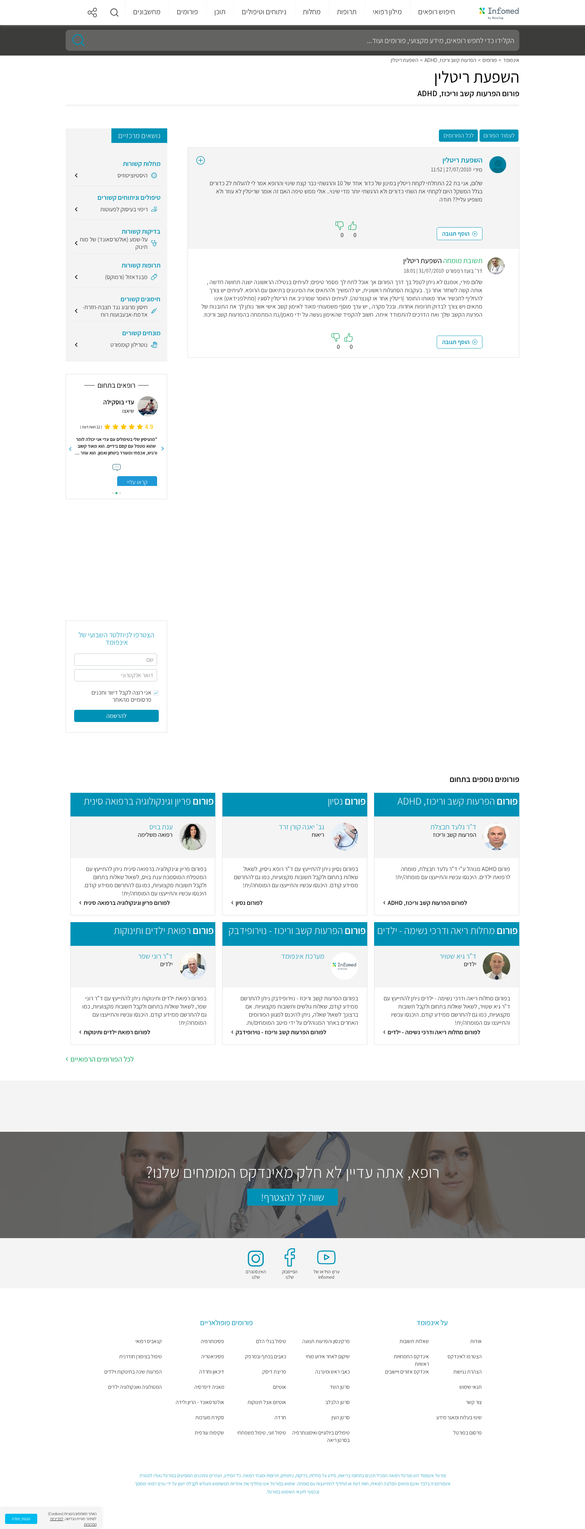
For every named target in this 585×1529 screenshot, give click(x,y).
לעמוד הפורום (499, 135)
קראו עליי (137, 482)
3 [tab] (113, 493)
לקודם (163, 449)
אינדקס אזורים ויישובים (407, 1371)
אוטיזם (279, 1386)
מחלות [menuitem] (312, 11)
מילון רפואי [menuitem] (387, 11)
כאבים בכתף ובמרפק (265, 1356)
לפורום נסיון (249, 903)
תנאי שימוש (470, 1386)
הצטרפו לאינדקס (465, 1356)
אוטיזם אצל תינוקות (266, 1402)
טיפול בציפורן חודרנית (140, 1356)
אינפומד (511, 60)
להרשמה (116, 716)
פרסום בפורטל (467, 1432)
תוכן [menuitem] (219, 11)
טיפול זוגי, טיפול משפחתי (261, 1432)
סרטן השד (340, 1386)
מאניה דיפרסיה (209, 1386)
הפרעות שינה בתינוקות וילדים (133, 1371)
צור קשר (474, 1402)
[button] (114, 12)
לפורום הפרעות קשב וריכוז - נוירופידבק (281, 1032)
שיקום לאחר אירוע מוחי (328, 1356)
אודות (476, 1341)
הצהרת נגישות (467, 1371)
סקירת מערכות (209, 1417)
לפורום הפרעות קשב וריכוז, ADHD (427, 903)
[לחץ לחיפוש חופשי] (76, 40)
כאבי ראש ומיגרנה (332, 1371)
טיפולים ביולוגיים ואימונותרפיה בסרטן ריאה (321, 1436)
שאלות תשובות (414, 1341)
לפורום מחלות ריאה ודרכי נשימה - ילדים (434, 1032)
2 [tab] (116, 493)
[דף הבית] (494, 13)
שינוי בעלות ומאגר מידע (459, 1417)
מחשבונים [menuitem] (146, 11)
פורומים (489, 60)
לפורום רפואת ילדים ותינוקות (117, 1032)
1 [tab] (120, 493)
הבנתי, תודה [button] (21, 1518)
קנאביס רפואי (148, 1341)
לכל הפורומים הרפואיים (102, 1059)
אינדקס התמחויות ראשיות (411, 1360)
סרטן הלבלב (337, 1402)
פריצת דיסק (274, 1371)
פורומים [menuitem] (187, 11)
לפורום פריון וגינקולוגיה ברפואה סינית (127, 903)
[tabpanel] (116, 441)
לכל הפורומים (458, 135)
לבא (70, 449)
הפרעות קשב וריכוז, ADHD (450, 60)
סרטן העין (340, 1417)
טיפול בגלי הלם (271, 1341)
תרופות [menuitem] (346, 11)
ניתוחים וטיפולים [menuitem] (264, 11)
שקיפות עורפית (209, 1432)
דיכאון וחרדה (211, 1371)
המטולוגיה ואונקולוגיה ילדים (135, 1386)
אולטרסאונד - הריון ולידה (200, 1402)
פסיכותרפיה (212, 1341)
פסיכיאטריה (212, 1356)
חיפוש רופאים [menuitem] (436, 11)
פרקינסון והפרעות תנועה (326, 1341)
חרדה (280, 1417)
